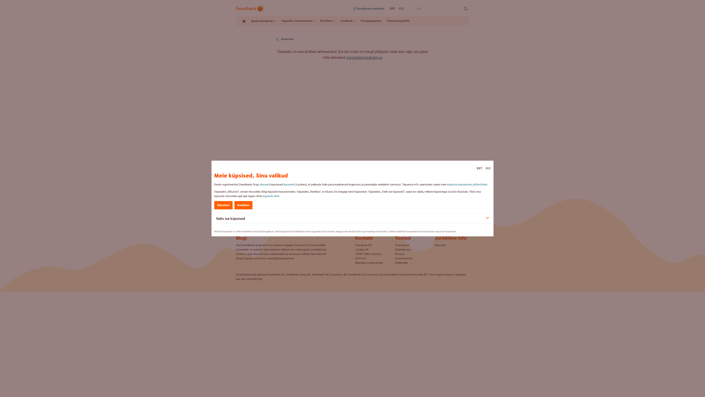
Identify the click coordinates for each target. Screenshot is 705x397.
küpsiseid (289, 184)
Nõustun (223, 205)
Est (479, 168)
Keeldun (243, 205)
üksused (265, 184)
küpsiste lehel (271, 196)
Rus (488, 168)
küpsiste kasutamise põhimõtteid (467, 184)
